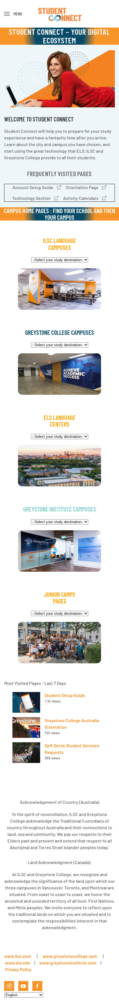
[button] (13, 14)
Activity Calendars (81, 198)
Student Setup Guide (65, 695)
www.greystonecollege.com (70, 956)
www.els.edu (17, 962)
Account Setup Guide (32, 187)
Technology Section (31, 198)
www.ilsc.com (17, 956)
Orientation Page (82, 187)
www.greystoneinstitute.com (67, 962)
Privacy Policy (18, 969)
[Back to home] (59, 14)
